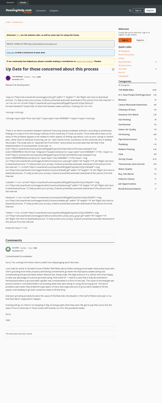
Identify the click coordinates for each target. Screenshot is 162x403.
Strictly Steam (137, 159)
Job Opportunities (137, 183)
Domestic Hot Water (137, 114)
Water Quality (137, 169)
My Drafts (137, 69)
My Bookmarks (137, 62)
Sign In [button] (125, 40)
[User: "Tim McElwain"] (8, 78)
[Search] (130, 10)
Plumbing (137, 144)
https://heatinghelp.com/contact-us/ (42, 44)
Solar (137, 154)
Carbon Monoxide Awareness (137, 104)
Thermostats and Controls (137, 164)
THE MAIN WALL (137, 89)
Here (18, 35)
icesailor (15, 248)
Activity (121, 58)
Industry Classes (137, 178)
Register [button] (140, 40)
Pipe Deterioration (137, 139)
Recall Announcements (137, 188)
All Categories (124, 51)
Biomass (137, 99)
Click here (11, 52)
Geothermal (137, 124)
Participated (123, 76)
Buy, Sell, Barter (137, 174)
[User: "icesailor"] (8, 249)
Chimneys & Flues (137, 109)
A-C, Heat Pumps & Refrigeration (137, 94)
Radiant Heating (137, 149)
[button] (113, 69)
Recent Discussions (126, 54)
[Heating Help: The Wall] (18, 10)
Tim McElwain (17, 77)
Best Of (121, 72)
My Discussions (124, 65)
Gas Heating (137, 119)
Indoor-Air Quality (137, 129)
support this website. (84, 61)
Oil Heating (137, 134)
